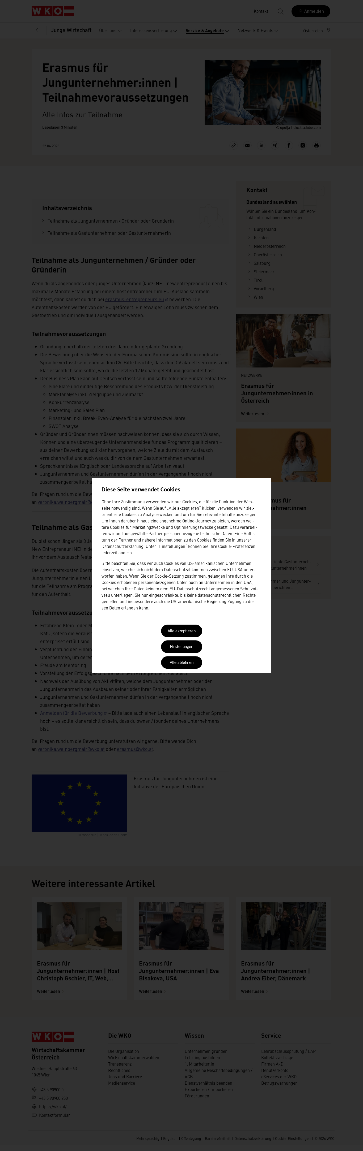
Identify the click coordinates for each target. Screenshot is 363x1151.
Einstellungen (181, 647)
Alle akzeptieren (182, 631)
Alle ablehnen (181, 663)
